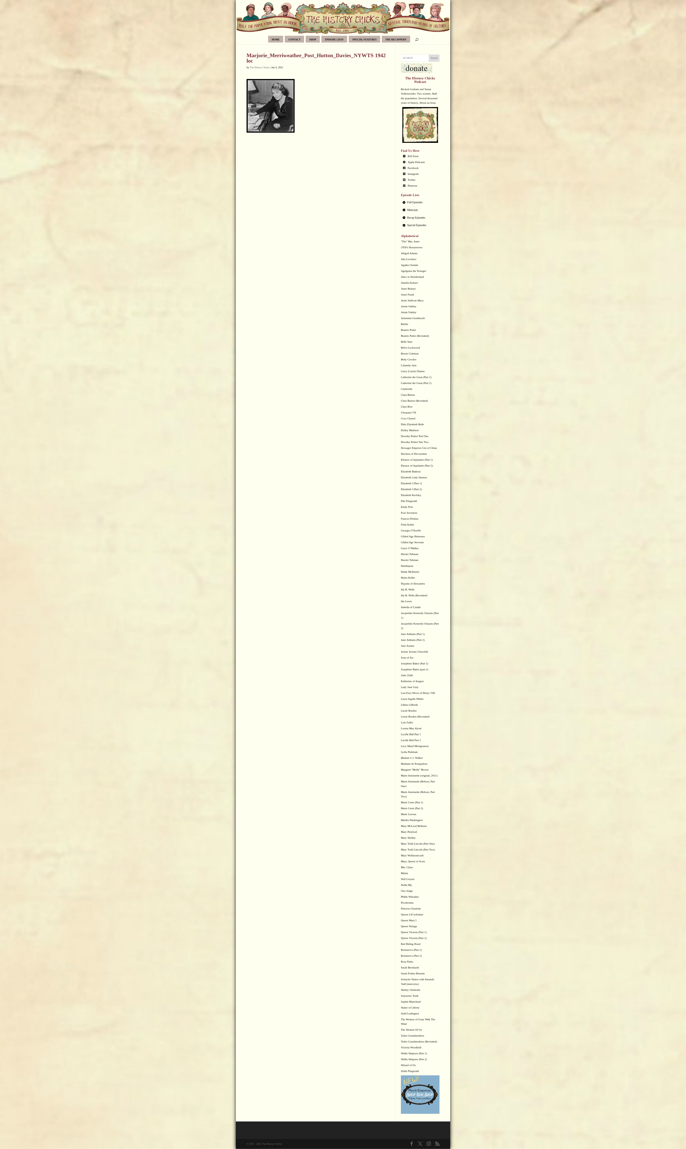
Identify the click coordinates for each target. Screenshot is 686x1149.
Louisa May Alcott (411, 728)
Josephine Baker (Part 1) (414, 663)
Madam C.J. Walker (412, 757)
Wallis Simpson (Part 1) (414, 1053)
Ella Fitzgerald (409, 501)
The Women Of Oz (411, 1029)
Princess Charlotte (411, 908)
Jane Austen (407, 645)
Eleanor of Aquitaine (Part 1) (417, 459)
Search (434, 58)
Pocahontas (407, 902)
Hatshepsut (407, 565)
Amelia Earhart (409, 282)
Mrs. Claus (407, 867)
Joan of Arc (407, 657)
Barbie (404, 324)
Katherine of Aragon (412, 681)
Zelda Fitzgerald (410, 1071)
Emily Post (407, 507)
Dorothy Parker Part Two (415, 442)
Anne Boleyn (408, 288)
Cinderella (406, 389)
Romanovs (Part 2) (411, 955)
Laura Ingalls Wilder (412, 698)
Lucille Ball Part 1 (411, 734)
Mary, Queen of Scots (413, 861)
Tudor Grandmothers (412, 1035)
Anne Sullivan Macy (412, 300)
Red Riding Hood (411, 944)
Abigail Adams (409, 253)
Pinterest (412, 185)
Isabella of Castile (411, 607)
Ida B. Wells (407, 589)
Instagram (413, 173)
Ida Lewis (406, 601)
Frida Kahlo (407, 524)
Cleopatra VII (408, 412)
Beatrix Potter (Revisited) (415, 335)
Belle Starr (406, 341)
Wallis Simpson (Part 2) (414, 1059)
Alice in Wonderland (412, 276)
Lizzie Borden (409, 710)
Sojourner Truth (409, 995)
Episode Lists (334, 39)
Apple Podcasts (416, 162)
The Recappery (396, 39)
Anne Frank (407, 294)
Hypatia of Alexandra (413, 583)
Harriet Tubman (409, 554)
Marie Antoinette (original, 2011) (419, 775)
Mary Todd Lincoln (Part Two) (418, 849)
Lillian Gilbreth (409, 704)
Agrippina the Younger (413, 271)
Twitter (411, 179)
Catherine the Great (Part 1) (416, 377)
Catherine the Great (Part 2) (416, 383)
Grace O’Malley (410, 548)
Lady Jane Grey (410, 687)
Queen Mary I (408, 920)
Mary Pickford (409, 831)
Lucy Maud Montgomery (415, 746)
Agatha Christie (409, 265)
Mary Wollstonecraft (412, 855)
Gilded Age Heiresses (413, 536)
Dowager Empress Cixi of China (419, 448)
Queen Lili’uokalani (412, 914)
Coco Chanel (408, 418)
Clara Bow (407, 406)
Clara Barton (408, 394)
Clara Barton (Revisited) (414, 400)
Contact (294, 39)
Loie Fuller (407, 722)
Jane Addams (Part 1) (413, 634)
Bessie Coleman (410, 353)
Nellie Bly (406, 885)
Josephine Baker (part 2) (414, 669)
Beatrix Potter (408, 330)
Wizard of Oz (408, 1065)
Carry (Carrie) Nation (413, 371)
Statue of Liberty (410, 1007)
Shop (312, 39)
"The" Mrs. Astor (410, 241)
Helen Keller (408, 577)
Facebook (413, 168)
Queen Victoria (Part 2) (414, 938)
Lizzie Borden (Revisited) (415, 716)
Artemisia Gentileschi (413, 318)
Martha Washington (412, 820)
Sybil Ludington (410, 1013)
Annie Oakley (408, 306)
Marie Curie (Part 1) (412, 802)
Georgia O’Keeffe (411, 530)
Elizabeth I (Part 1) (411, 483)
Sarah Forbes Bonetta (413, 973)
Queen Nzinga (409, 926)
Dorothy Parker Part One (414, 436)
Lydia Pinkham (409, 752)
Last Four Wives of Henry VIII (418, 693)
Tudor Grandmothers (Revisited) (419, 1041)
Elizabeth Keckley (411, 495)
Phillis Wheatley (410, 896)
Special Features (364, 39)
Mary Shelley (408, 837)
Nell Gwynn (407, 879)
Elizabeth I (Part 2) (411, 489)
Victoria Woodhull (411, 1047)
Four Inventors (409, 512)
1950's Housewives (411, 247)
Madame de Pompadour (414, 763)
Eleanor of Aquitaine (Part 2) (417, 465)
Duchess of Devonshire (414, 453)
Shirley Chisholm (410, 989)
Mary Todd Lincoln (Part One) (418, 843)
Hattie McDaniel (410, 571)
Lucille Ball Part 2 (411, 740)
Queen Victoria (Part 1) (414, 932)
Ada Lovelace (408, 259)
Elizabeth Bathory (411, 471)
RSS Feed (413, 156)
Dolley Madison (410, 430)
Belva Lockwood (410, 347)
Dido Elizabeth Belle (412, 424)
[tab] (420, 202)
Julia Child (407, 675)
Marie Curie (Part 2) (412, 808)
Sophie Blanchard (411, 1001)
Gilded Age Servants (412, 542)
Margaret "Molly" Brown (415, 769)
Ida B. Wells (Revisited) (414, 595)
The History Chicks (259, 67)
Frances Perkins (409, 518)
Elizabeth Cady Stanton (414, 477)
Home (276, 39)
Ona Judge (407, 890)
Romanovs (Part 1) (411, 949)
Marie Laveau (408, 814)
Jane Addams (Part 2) (413, 639)
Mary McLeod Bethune (414, 826)
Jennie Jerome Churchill (414, 651)
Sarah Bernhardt (410, 967)
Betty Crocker (408, 359)
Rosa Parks (407, 961)
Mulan (404, 873)
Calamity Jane (409, 365)
